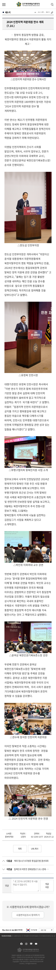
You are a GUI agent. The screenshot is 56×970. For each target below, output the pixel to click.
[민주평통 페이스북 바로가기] (21, 944)
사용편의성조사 (17, 936)
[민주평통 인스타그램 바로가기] (26, 944)
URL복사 (34, 848)
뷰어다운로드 (35, 936)
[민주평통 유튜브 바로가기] (36, 944)
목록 (20, 848)
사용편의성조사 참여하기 (28, 915)
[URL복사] (52, 12)
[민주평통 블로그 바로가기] (31, 944)
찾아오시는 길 (51, 936)
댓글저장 (47, 885)
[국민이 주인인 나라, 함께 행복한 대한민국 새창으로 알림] (12, 930)
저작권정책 (27, 936)
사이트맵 (43, 936)
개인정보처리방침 (6, 936)
